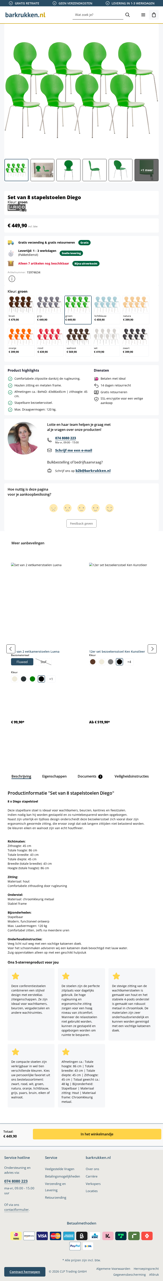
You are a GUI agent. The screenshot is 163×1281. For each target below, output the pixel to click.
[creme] (14, 679)
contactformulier (16, 1209)
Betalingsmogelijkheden (62, 1176)
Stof (46, 662)
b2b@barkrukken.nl (93, 470)
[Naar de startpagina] (25, 14)
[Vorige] (10, 648)
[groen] (32, 679)
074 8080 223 (65, 438)
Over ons (92, 1169)
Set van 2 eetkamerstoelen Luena (35, 651)
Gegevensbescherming (129, 1275)
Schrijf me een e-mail (73, 450)
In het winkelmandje (97, 1134)
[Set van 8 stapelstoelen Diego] (81, 89)
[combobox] (98, 14)
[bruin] (92, 661)
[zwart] (41, 679)
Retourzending (55, 1197)
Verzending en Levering (55, 1187)
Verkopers (93, 1184)
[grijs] (110, 661)
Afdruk (154, 1275)
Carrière (91, 1176)
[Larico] (17, 207)
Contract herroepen (25, 1272)
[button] (11, 278)
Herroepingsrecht (146, 1269)
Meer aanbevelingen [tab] (27, 543)
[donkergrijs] (23, 679)
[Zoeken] (127, 14)
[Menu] (143, 15)
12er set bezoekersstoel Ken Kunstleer (117, 651)
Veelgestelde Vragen (59, 1169)
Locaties (92, 1191)
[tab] (21, 776)
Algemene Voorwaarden (113, 1269)
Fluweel (22, 662)
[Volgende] (152, 648)
